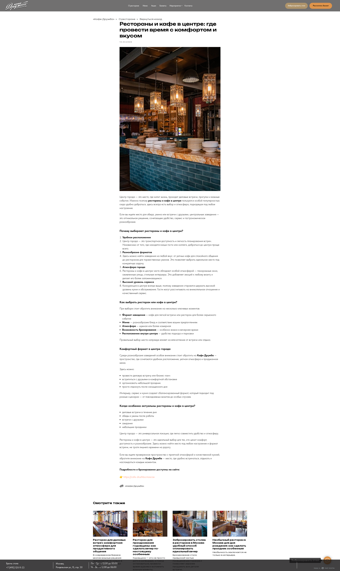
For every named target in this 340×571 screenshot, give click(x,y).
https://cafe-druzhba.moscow (139, 476)
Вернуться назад (151, 19)
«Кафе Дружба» (103, 19)
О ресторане (127, 19)
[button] (296, 6)
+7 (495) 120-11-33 (15, 567)
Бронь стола (12, 563)
